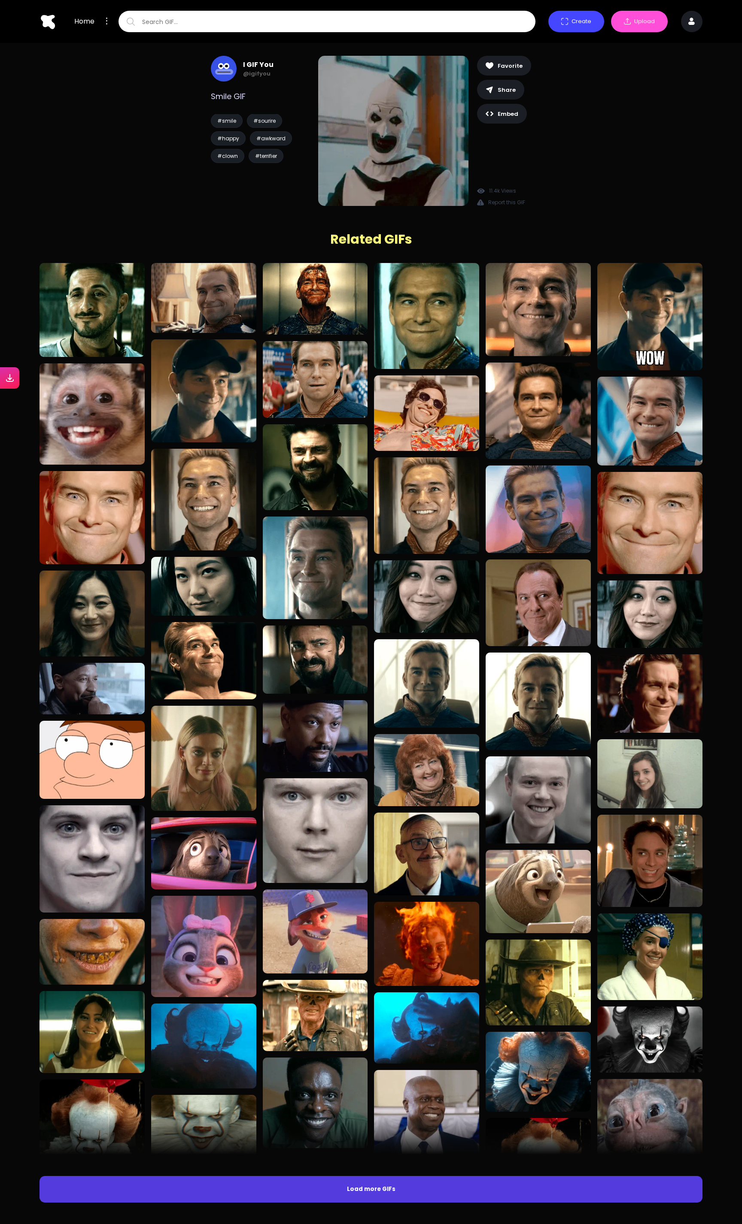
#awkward (271, 138)
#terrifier (266, 156)
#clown (227, 156)
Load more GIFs (371, 1189)
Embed (508, 114)
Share (507, 90)
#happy (228, 138)
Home (84, 21)
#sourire (264, 120)
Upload (644, 21)
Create (581, 21)
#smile (226, 120)
